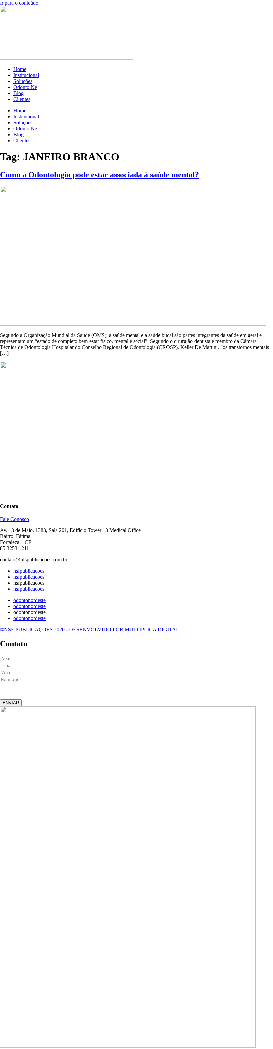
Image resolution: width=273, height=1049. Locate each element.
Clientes (21, 99)
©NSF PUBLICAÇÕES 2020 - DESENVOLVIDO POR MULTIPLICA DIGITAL (89, 629)
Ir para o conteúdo (19, 3)
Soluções (22, 81)
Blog (18, 93)
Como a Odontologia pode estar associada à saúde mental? (99, 174)
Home (19, 69)
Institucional (26, 75)
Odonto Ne (25, 87)
